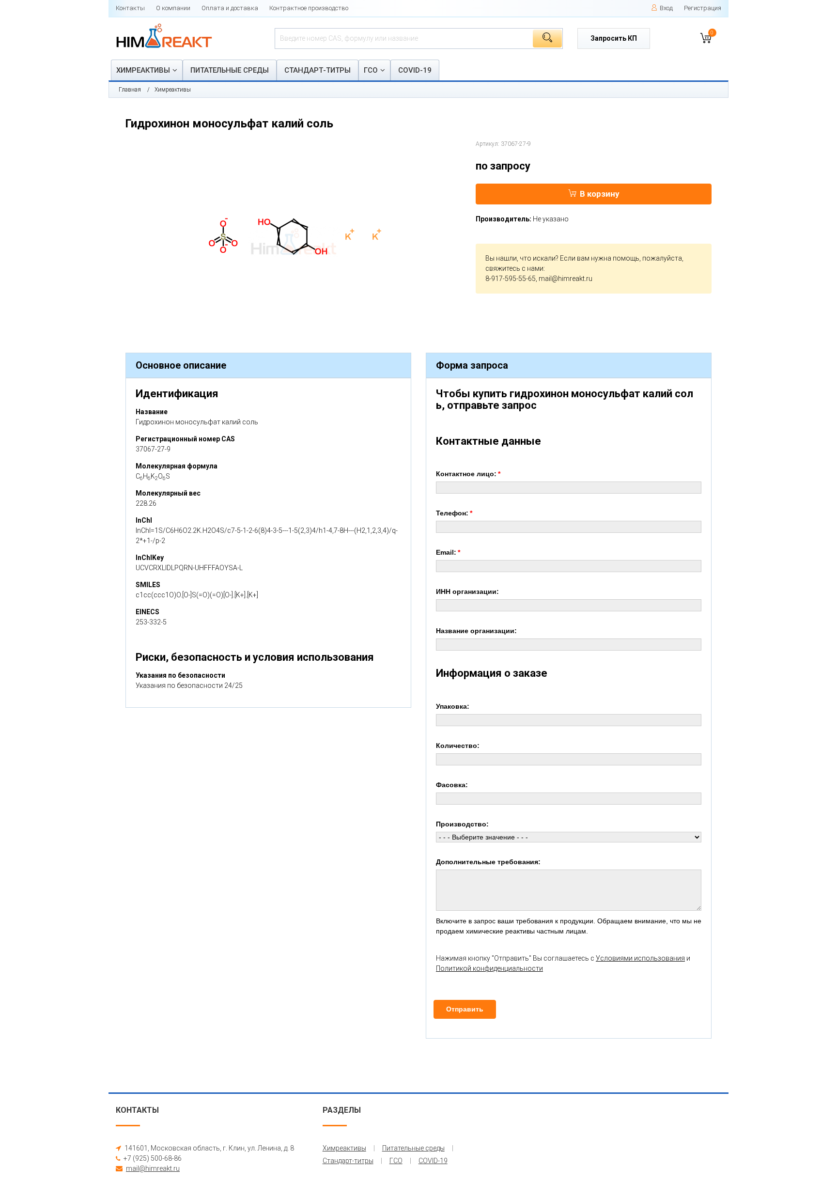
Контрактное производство (308, 8)
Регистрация (702, 8)
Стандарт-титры (317, 70)
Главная (130, 89)
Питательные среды (229, 70)
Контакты (130, 8)
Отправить (464, 1009)
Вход (666, 8)
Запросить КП (613, 38)
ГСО (371, 70)
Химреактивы (143, 70)
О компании (173, 8)
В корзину (600, 194)
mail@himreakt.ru (565, 278)
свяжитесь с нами (514, 268)
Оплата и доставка (230, 8)
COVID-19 (415, 70)
